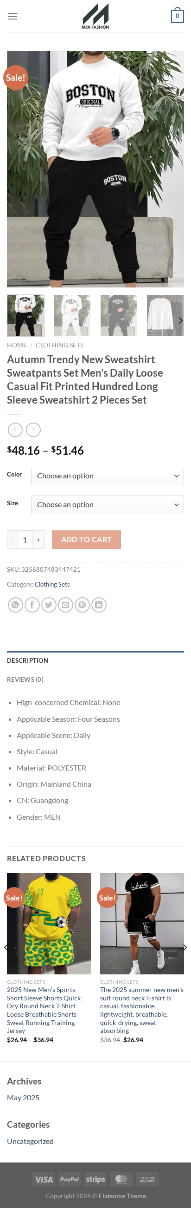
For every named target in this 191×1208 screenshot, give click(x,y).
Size (12, 503)
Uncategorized (30, 1140)
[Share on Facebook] (32, 605)
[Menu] (12, 16)
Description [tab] (27, 660)
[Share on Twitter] (49, 605)
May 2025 (23, 1097)
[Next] (168, 169)
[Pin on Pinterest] (82, 605)
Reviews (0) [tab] (25, 679)
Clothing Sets (59, 345)
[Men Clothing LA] (95, 16)
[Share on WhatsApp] (15, 605)
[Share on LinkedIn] (99, 605)
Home (17, 345)
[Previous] (22, 169)
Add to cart (86, 539)
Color (14, 474)
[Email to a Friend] (65, 605)
